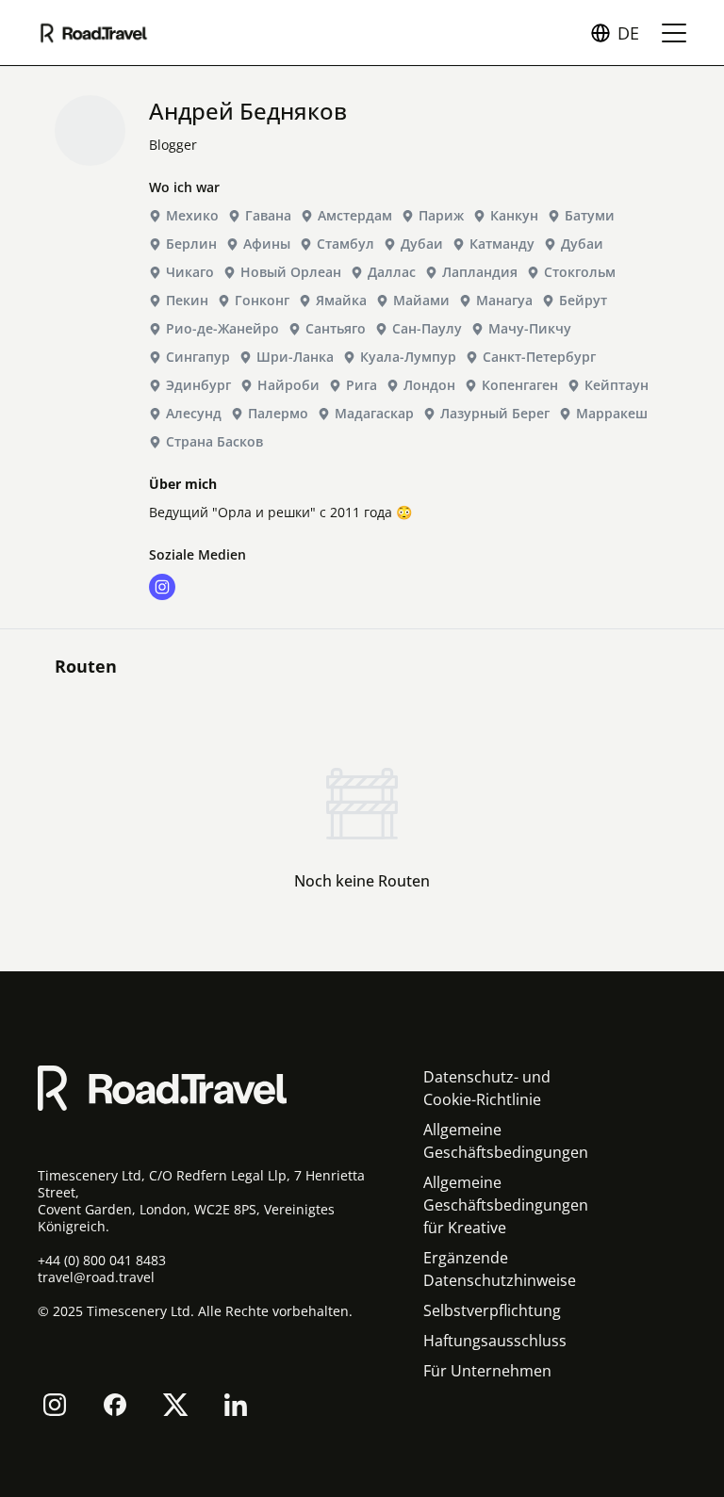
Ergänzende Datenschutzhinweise (499, 1269)
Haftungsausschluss (495, 1340)
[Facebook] (115, 1405)
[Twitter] (175, 1405)
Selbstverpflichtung (492, 1310)
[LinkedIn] (236, 1405)
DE (628, 33)
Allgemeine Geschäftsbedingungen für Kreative (505, 1205)
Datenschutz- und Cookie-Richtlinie (487, 1088)
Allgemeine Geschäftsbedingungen (505, 1141)
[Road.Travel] (94, 33)
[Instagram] (55, 1405)
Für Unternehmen (487, 1370)
